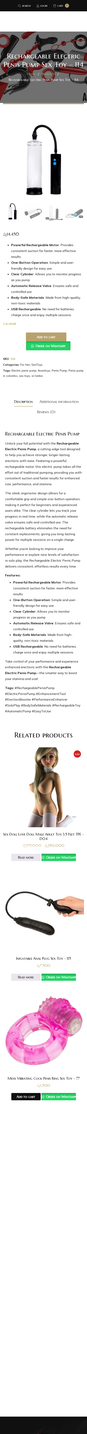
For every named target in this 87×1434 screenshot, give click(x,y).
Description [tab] (23, 401)
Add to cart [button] (26, 1097)
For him (25, 364)
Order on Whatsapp (50, 346)
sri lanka (37, 376)
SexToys (36, 364)
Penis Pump (59, 370)
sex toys (24, 376)
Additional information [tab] (59, 401)
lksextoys (44, 370)
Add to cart (46, 337)
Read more (26, 857)
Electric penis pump (24, 370)
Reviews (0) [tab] (46, 412)
